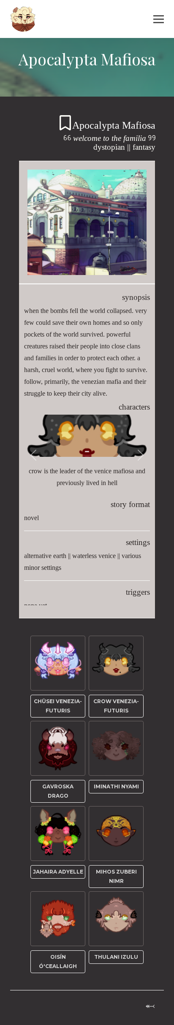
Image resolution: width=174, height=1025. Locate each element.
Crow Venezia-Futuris (116, 706)
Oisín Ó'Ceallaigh (58, 961)
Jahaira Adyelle (58, 872)
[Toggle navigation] (161, 19)
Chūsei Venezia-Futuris (58, 706)
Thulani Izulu (116, 957)
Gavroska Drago (57, 791)
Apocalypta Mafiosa (113, 124)
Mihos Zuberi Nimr (116, 876)
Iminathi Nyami (116, 786)
